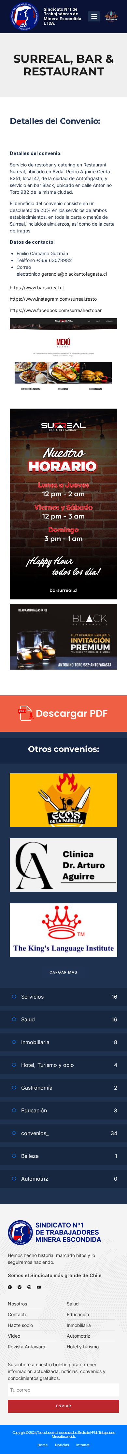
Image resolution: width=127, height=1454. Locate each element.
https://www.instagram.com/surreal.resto (53, 299)
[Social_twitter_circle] (19, 1287)
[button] (63, 972)
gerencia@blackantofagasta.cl (74, 274)
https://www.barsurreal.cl (37, 287)
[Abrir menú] (94, 16)
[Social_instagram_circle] (29, 1287)
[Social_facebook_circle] (10, 1287)
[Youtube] (39, 1287)
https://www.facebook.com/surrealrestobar (56, 310)
